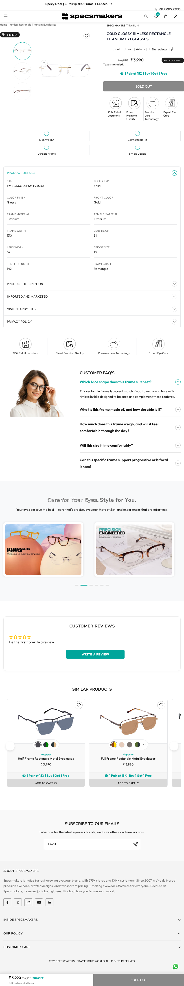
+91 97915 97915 (169, 9)
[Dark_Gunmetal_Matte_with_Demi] (38, 745)
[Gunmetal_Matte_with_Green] (46, 745)
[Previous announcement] (5, 4)
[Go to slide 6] (107, 585)
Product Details (21, 173)
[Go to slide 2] (84, 585)
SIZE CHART (175, 60)
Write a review (95, 654)
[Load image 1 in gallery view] (22, 51)
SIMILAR (12, 34)
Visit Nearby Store (22, 309)
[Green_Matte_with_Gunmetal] (137, 745)
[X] (18, 902)
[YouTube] (39, 902)
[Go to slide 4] (96, 585)
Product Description (25, 284)
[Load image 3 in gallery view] (22, 91)
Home (3, 24)
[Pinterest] (49, 902)
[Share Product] (173, 49)
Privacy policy (19, 322)
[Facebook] (7, 902)
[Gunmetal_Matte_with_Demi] (54, 745)
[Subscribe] (135, 844)
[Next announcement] (153, 4)
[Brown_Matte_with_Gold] (114, 745)
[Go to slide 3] (91, 585)
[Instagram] (28, 902)
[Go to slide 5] (102, 585)
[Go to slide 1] (77, 585)
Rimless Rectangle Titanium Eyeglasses (32, 24)
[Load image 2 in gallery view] (22, 71)
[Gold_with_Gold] (122, 745)
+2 (144, 744)
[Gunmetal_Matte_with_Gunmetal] (129, 745)
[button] (6, 16)
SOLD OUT (139, 980)
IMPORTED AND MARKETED (27, 296)
